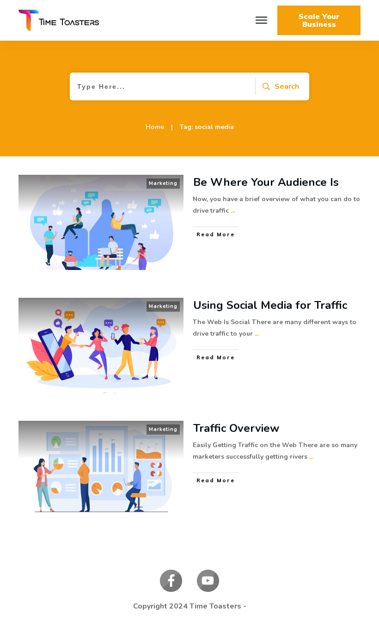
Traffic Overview (236, 428)
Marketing (163, 183)
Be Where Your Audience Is (266, 182)
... (233, 210)
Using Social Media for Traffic (270, 305)
